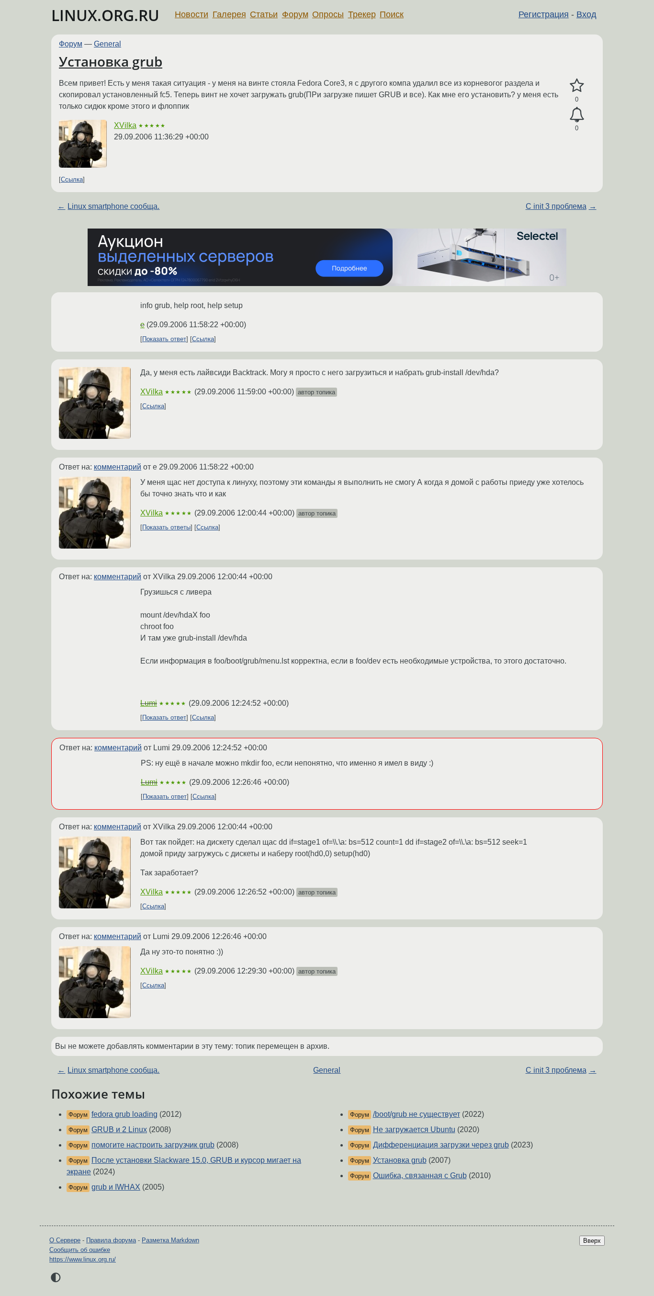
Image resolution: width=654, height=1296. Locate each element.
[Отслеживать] (576, 115)
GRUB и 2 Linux (119, 1129)
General (107, 44)
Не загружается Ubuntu (414, 1129)
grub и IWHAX (115, 1187)
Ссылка (72, 179)
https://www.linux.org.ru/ (82, 1259)
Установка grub (110, 61)
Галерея (229, 14)
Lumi (148, 703)
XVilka (125, 125)
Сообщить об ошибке (79, 1249)
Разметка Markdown (170, 1240)
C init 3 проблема (556, 206)
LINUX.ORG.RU (105, 15)
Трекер (362, 14)
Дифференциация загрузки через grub (441, 1145)
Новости (191, 14)
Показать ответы (166, 527)
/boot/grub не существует (416, 1114)
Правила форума (111, 1240)
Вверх (592, 1240)
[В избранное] (576, 85)
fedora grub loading (124, 1114)
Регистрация (544, 14)
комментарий (117, 467)
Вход (586, 14)
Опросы (328, 14)
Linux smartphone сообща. (113, 206)
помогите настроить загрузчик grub (152, 1145)
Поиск (392, 14)
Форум (295, 14)
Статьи (264, 14)
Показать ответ (164, 339)
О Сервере (64, 1240)
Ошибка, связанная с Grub (420, 1175)
